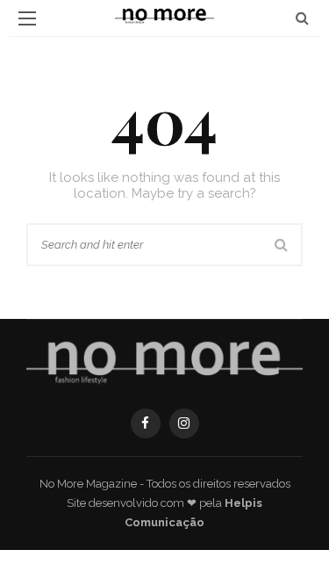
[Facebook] (146, 423)
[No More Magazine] (164, 363)
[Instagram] (184, 423)
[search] (302, 18)
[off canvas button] (27, 18)
